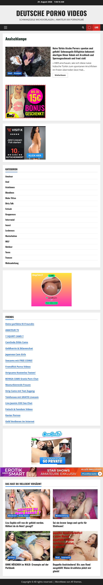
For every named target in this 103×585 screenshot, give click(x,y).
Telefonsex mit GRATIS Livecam (22, 397)
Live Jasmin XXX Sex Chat (18, 403)
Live (96, 27)
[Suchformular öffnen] (83, 27)
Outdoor (17, 73)
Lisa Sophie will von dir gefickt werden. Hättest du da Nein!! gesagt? (24, 524)
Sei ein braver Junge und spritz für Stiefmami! (70, 524)
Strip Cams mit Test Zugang (20, 391)
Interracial (9, 219)
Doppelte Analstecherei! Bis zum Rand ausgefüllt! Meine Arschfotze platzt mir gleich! (72, 568)
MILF (7, 241)
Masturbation (11, 236)
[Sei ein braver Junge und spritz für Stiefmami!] (75, 504)
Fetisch (8, 208)
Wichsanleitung (12, 263)
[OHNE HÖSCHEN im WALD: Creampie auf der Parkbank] (27, 546)
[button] (5, 27)
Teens (7, 252)
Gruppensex (10, 214)
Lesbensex (9, 230)
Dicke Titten (10, 198)
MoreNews (60, 581)
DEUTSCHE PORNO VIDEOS (51, 13)
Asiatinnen (10, 187)
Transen (8, 257)
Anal (10, 73)
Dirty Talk (9, 203)
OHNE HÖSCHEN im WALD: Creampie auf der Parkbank (27, 566)
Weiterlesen (61, 75)
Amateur (9, 176)
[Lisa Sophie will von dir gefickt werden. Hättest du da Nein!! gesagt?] (27, 504)
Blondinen (9, 192)
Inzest (8, 225)
